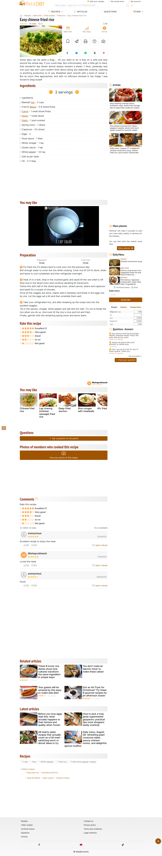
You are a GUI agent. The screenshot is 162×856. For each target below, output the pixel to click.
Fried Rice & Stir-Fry (49, 773)
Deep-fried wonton (65, 410)
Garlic (25, 120)
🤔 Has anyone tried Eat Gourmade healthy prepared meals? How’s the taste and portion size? (124, 336)
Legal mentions (90, 833)
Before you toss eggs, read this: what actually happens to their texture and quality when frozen (50, 719)
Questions (110, 11)
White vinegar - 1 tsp (33, 143)
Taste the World (33, 778)
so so (37, 339)
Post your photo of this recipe (64, 457)
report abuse (101, 545)
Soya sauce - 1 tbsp (32, 138)
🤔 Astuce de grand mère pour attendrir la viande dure (122, 343)
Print (135, 287)
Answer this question (116, 339)
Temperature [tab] (135, 307)
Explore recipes (28, 769)
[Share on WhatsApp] (85, 53)
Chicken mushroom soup (131, 261)
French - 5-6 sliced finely (38, 107)
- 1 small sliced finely (36, 111)
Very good (40, 332)
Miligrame (115, 312)
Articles (81, 11)
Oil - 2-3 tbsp (29, 161)
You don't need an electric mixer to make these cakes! (93, 669)
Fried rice (62, 762)
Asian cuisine (48, 778)
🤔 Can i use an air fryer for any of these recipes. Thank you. (123, 350)
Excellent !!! (40, 328)
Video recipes (27, 825)
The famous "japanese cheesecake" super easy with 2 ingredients (131, 282)
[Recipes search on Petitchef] (127, 5)
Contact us (88, 821)
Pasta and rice (33, 773)
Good (37, 336)
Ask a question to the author (64, 438)
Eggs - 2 (26, 134)
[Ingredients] (4, 428)
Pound (113, 321)
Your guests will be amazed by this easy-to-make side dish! (50, 690)
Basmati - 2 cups (33, 102)
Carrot (25, 111)
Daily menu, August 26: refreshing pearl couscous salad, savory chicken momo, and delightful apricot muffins (85, 739)
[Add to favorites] (68, 41)
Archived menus (123, 287)
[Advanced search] (132, 6)
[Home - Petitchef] (21, 15)
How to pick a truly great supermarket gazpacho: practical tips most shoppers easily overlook (94, 719)
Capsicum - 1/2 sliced (33, 129)
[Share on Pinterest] (104, 53)
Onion (25, 116)
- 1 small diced (33, 116)
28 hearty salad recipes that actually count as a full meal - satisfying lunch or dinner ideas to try (49, 738)
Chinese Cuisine (62, 778)
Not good (39, 343)
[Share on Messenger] (76, 53)
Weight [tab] (114, 307)
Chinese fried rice (27, 410)
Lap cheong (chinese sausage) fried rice (47, 412)
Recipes (55, 11)
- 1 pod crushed (33, 120)
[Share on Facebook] (67, 53)
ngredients (27, 97)
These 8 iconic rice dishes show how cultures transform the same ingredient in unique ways (49, 672)
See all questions (135, 356)
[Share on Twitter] (94, 53)
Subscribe (125, 300)
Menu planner (124, 248)
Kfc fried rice (104, 408)
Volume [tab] (123, 307)
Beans (33, 107)
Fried (25, 762)
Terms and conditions (93, 829)
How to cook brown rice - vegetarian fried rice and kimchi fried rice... (131, 272)
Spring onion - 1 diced (33, 125)
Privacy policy (90, 825)
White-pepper (47, 762)
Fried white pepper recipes (83, 762)
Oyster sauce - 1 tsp (32, 147)
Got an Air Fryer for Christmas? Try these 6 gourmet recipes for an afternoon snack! (95, 691)
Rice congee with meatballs (86, 410)
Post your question (127, 360)
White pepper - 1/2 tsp (33, 152)
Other (137, 11)
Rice (34, 762)
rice (33, 102)
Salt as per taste (30, 156)
